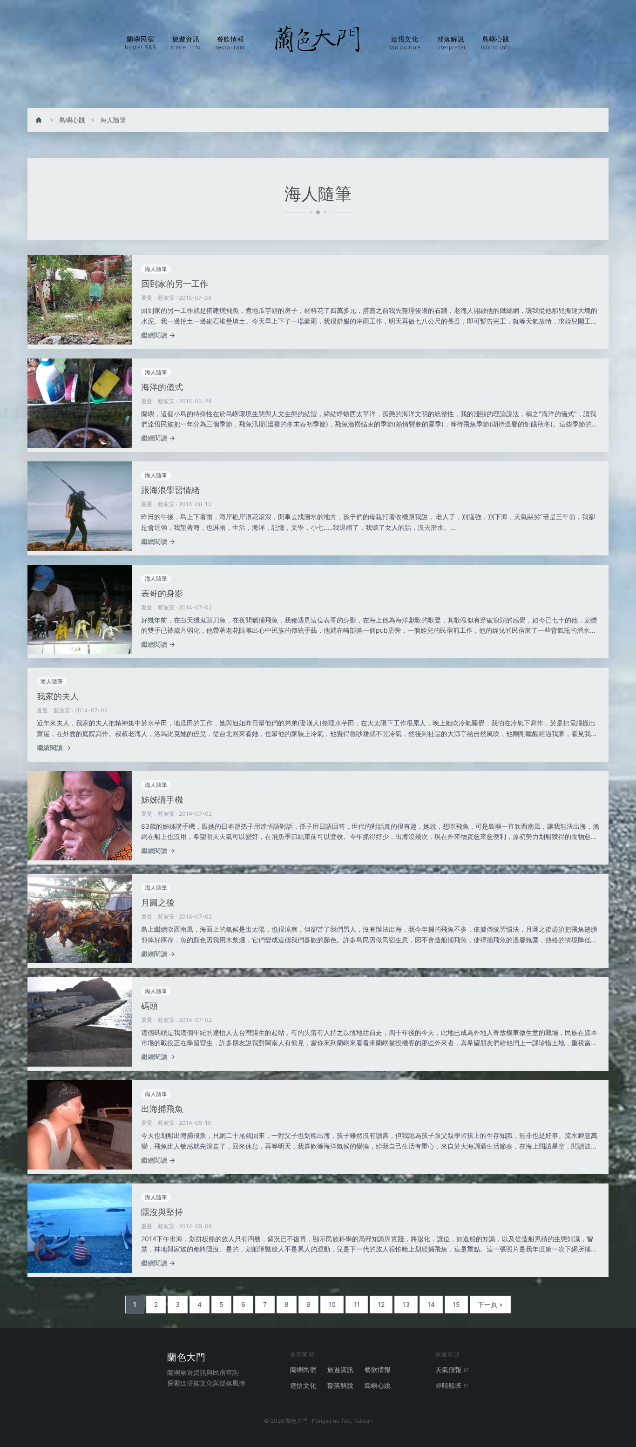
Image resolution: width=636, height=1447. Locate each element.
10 (332, 1304)
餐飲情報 (378, 1369)
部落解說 (340, 1385)
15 (456, 1304)
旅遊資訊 (340, 1369)
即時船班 (448, 1385)
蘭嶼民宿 (303, 1369)
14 (431, 1304)
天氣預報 (448, 1369)
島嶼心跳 (72, 120)
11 (356, 1304)
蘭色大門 (186, 1357)
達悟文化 (303, 1385)
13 (406, 1304)
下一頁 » (490, 1304)
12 (381, 1304)
